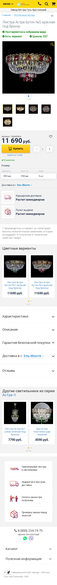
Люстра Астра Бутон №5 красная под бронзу (42, 285)
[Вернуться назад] (52, 15)
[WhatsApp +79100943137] (25, 538)
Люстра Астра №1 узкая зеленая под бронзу (15, 431)
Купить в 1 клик (14, 155)
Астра (7, 395)
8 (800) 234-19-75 (30, 532)
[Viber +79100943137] (31, 538)
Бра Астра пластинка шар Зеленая (42, 431)
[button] (28, 96)
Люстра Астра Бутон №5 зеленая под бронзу (15, 285)
